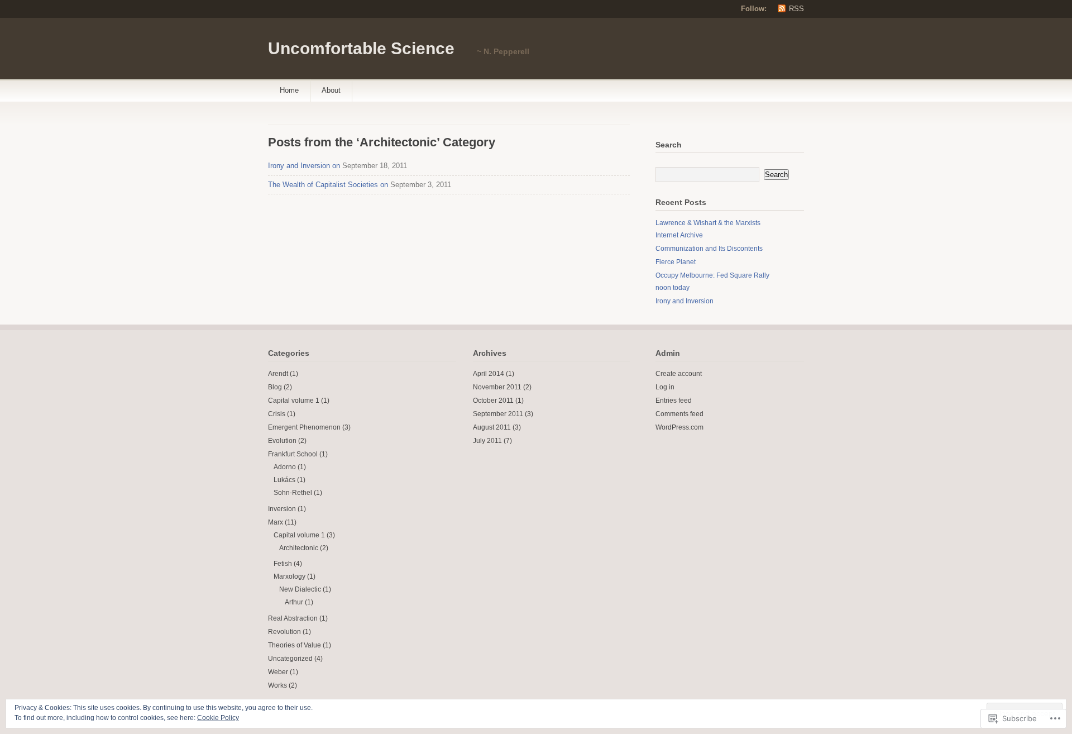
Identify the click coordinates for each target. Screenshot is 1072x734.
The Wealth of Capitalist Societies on (328, 184)
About (331, 90)
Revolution (284, 632)
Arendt (278, 374)
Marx (275, 522)
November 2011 (497, 387)
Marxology (289, 576)
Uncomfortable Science (361, 48)
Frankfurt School (293, 454)
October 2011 (493, 400)
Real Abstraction (293, 618)
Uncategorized (290, 658)
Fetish (283, 564)
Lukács (284, 480)
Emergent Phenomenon (304, 427)
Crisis (276, 414)
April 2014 (488, 374)
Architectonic (298, 548)
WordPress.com (679, 427)
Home (289, 90)
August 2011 (492, 427)
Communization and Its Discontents (709, 248)
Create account (678, 374)
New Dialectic (300, 589)
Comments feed (679, 414)
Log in (664, 387)
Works (277, 685)
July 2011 (487, 441)
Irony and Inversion (684, 301)
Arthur (294, 602)
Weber (278, 672)
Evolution (282, 441)
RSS (796, 8)
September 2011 (498, 414)
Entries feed (673, 400)
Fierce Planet (675, 262)
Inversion (282, 509)
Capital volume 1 (293, 400)
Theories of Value (294, 645)
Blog (275, 387)
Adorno (285, 467)
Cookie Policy (218, 718)
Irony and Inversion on (304, 165)
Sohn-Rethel (293, 493)
